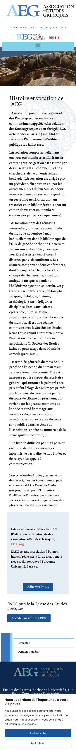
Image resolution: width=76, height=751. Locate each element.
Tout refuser (38, 743)
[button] (38, 46)
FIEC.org (17, 544)
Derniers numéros (28, 652)
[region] (38, 722)
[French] (57, 37)
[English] (51, 37)
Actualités (24, 643)
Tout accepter (38, 733)
